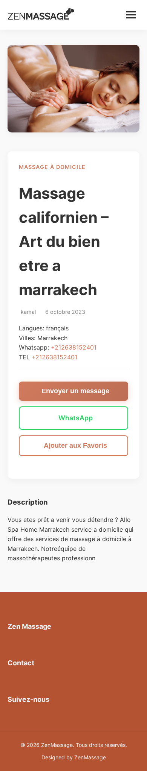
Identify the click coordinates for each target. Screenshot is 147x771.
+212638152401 (73, 347)
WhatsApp (75, 418)
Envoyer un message (75, 391)
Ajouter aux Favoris (75, 445)
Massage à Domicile (52, 167)
